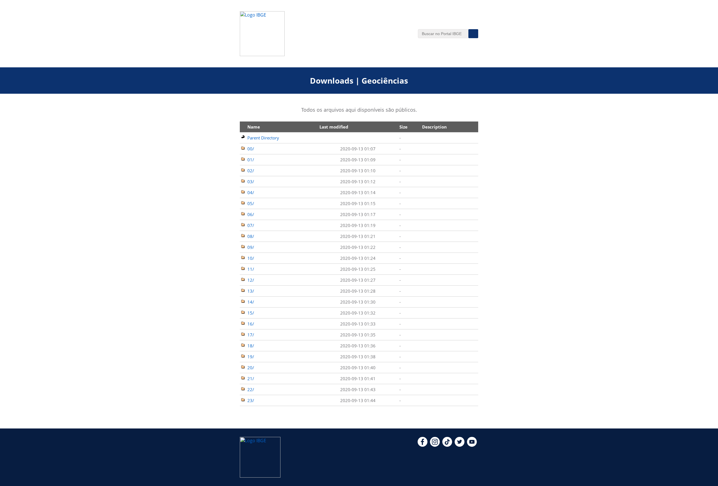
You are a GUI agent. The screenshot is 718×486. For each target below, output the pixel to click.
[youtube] (472, 445)
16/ (250, 324)
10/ (250, 258)
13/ (250, 291)
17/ (250, 335)
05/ (250, 203)
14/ (250, 302)
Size (403, 127)
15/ (250, 313)
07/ (250, 225)
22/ (250, 389)
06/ (250, 214)
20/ (250, 367)
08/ (250, 236)
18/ (250, 346)
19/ (250, 356)
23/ (250, 400)
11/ (250, 269)
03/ (250, 181)
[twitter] (459, 445)
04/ (250, 192)
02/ (250, 170)
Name (253, 127)
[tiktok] (447, 445)
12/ (250, 280)
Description (434, 127)
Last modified (333, 127)
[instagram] (435, 445)
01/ (250, 159)
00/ (250, 149)
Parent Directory (263, 138)
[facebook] (422, 445)
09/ (250, 247)
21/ (250, 378)
